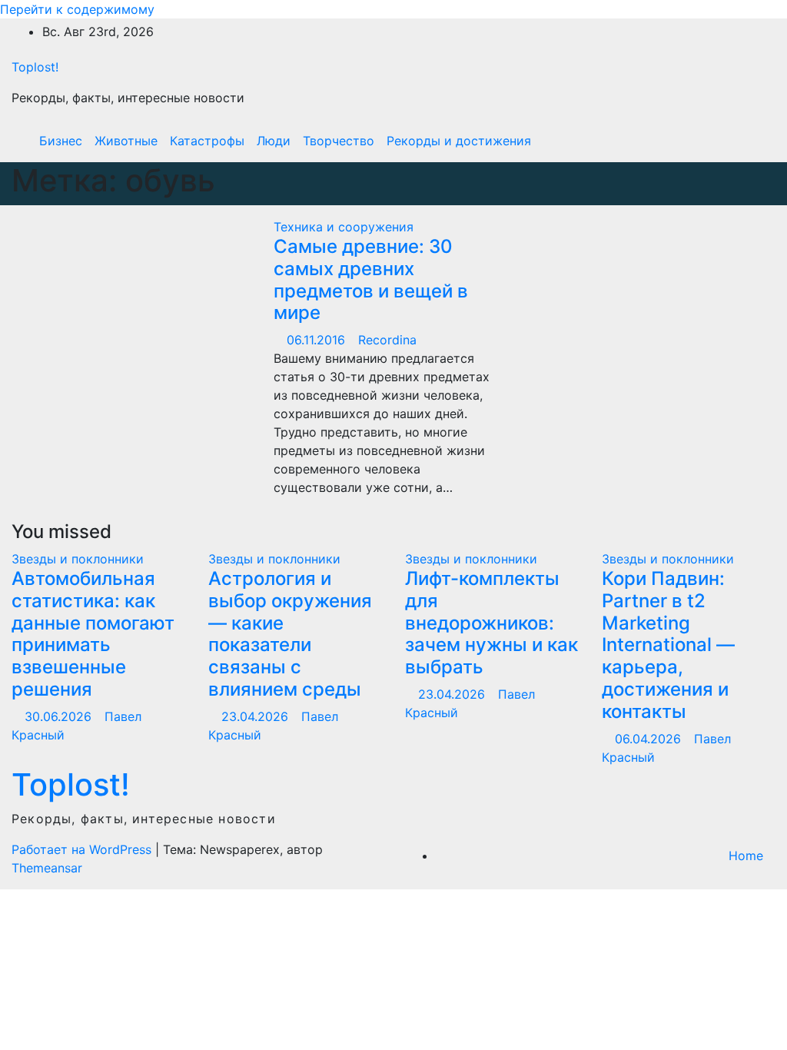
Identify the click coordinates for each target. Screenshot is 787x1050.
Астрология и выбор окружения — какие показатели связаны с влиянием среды (290, 633)
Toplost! (35, 67)
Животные (126, 140)
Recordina (387, 339)
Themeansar (47, 868)
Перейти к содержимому (77, 9)
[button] (731, 140)
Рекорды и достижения (459, 140)
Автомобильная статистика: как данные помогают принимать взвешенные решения (93, 633)
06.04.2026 (650, 738)
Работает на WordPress (83, 849)
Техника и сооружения (343, 226)
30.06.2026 (60, 716)
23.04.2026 (256, 716)
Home (746, 855)
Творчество (338, 140)
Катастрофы (207, 140)
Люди (274, 140)
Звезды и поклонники (78, 559)
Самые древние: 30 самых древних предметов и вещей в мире (371, 279)
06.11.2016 (318, 339)
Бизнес (60, 140)
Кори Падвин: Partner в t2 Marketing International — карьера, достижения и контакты (668, 645)
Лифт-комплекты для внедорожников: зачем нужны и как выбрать (491, 622)
